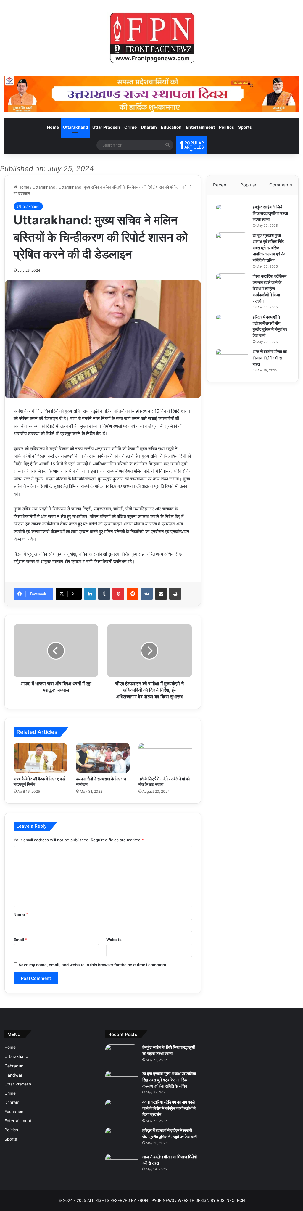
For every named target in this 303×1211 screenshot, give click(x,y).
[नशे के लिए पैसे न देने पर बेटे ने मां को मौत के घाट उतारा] (165, 758)
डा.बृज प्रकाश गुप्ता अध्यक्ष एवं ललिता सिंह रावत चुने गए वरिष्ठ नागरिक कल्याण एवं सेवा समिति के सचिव (269, 248)
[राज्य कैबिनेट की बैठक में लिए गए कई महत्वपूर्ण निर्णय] (40, 758)
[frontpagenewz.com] (151, 38)
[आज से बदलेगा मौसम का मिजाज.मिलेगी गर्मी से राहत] (232, 360)
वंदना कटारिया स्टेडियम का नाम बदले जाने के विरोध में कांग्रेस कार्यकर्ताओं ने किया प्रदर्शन (269, 288)
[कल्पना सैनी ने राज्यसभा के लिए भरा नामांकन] (103, 758)
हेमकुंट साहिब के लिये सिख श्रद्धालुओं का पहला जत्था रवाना (270, 213)
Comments (280, 185)
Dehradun (13, 1065)
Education (171, 127)
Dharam (149, 127)
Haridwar (13, 1074)
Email (20, 939)
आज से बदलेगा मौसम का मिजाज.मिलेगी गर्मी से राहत (270, 357)
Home (53, 127)
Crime (130, 127)
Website (114, 939)
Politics (226, 127)
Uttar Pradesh (106, 127)
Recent (220, 185)
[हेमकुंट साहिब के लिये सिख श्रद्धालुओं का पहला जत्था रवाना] (232, 215)
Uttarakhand (75, 127)
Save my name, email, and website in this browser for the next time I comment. (93, 964)
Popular (248, 185)
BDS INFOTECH (231, 1200)
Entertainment (200, 127)
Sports (245, 127)
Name (21, 914)
